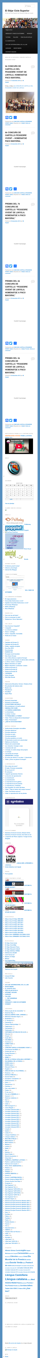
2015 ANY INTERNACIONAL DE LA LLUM (16, 44)
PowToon (15, 532)
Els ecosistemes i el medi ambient (15, 706)
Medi (33, 1279)
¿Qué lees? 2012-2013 (11, 1243)
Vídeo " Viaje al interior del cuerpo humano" (18, 789)
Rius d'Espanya (9, 608)
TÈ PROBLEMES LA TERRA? (13, 716)
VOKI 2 (7, 1235)
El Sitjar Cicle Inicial (11, 943)
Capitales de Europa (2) (12, 644)
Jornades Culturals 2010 (12, 1109)
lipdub (7, 1131)
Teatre (7, 1220)
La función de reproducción (13, 776)
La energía (8, 751)
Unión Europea (9, 675)
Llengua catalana (10, 1137)
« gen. (11, 499)
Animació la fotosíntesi (11, 702)
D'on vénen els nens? (11, 766)
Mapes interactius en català (13, 663)
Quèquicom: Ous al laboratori (13, 619)
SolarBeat (8, 692)
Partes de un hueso (10, 635)
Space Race (8, 693)
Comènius (8, 1042)
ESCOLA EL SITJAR (11, 953)
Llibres (29, 1279)
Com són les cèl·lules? (11, 615)
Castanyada (8, 1030)
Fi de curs (8, 1092)
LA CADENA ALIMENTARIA (13, 710)
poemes (7, 1169)
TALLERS (15, 37)
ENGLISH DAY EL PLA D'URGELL (14, 1071)
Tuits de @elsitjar (9, 503)
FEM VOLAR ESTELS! (26, 37)
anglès (23, 1250)
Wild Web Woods (10, 677)
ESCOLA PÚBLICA (10, 1075)
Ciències (7, 1034)
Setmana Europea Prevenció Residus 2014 (17, 1208)
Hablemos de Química (11, 742)
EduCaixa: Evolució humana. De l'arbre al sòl (18, 834)
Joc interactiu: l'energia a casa (14, 746)
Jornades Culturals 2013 (12, 1115)
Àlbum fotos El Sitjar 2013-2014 (14, 928)
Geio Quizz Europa (10, 656)
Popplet (26, 530)
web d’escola (9, 978)
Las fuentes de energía (11, 753)
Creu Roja (8, 1055)
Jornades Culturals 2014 (12, 1117)
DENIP (7, 1057)
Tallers (7, 1216)
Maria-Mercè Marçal (10, 1138)
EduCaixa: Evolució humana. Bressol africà (17, 833)
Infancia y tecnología (11, 568)
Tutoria (7, 1224)
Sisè (6, 1212)
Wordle (26, 559)
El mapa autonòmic (10, 599)
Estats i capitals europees (12, 646)
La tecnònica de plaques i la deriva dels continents (19, 660)
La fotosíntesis (9, 712)
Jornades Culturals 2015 (12, 1119)
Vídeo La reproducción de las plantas (16, 793)
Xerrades (7, 1237)
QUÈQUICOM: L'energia (12, 755)
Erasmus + (8, 1073)
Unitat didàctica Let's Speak (13, 867)
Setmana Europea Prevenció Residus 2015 (17, 1210)
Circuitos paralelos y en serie (13, 738)
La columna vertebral (11, 630)
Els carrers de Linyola (14, 1343)
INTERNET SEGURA (11, 52)
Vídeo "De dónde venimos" (13, 791)
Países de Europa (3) (11, 671)
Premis (27, 349)
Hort (6, 1100)
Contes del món (9, 1051)
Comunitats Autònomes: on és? (14, 601)
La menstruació (9, 778)
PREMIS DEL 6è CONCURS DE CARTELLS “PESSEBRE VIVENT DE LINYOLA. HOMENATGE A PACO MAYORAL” (16, 288)
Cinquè (7, 1036)
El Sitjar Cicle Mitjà (10, 945)
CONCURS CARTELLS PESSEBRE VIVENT (17, 1047)
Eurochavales (9, 650)
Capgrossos (8, 1026)
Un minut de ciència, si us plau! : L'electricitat (18, 757)
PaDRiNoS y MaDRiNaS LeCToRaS (15, 1160)
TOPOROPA (8, 673)
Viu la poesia (9, 874)
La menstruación (10, 780)
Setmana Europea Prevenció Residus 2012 (17, 1204)
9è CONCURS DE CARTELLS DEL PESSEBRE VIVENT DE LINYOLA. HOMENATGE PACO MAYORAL (16, 72)
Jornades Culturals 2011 (12, 1111)
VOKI (6, 1233)
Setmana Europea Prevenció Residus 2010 (17, 1200)
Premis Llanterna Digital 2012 (13, 1179)
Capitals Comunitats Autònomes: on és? (16, 603)
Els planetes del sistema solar (13, 686)
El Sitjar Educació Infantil (12, 949)
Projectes (8, 1183)
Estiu (6, 1082)
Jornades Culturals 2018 (12, 1125)
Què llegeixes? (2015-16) (12, 1195)
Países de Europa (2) (11, 669)
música (7, 1146)
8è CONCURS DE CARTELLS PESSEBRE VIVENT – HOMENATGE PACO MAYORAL (16, 136)
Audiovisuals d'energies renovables (15, 728)
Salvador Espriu (9, 1199)
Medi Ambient (9, 1142)
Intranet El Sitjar (10, 976)
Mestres (7, 1144)
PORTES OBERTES (10, 1173)
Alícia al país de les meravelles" (14, 1011)
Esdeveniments (9, 1080)
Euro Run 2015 (9, 648)
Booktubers (8, 1018)
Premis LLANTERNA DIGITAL (13, 1177)
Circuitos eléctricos (10, 730)
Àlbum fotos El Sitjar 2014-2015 (14, 930)
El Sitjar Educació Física (12, 947)
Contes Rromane (10, 1053)
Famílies (7, 1086)
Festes (7, 1090)
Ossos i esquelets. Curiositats (13, 633)
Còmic (25, 1256)
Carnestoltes (8, 1028)
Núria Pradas (9, 1154)
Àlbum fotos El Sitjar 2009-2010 (14, 921)
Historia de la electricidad (12, 744)
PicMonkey (27, 524)
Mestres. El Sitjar (10, 956)
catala (30, 1253)
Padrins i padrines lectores (13, 1162)
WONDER (29, 33)
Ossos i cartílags (10, 632)
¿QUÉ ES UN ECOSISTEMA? (13, 722)
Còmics (7, 1045)
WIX (24, 1288)
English (7, 1069)
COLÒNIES (8, 1040)
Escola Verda (9, 1076)
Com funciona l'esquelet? (12, 626)
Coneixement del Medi (11, 1049)
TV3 (6, 1226)
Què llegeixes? (9, 1185)
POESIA (7, 1171)
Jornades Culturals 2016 (12, 1121)
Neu (6, 1150)
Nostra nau (8, 688)
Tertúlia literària (9, 1222)
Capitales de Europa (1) (12, 642)
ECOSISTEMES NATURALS (13, 704)
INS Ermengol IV (10, 1106)
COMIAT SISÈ (9, 1044)
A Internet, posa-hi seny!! (12, 566)
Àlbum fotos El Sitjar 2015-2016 (14, 932)
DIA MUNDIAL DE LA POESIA (13, 1061)
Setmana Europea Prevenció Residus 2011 (17, 1202)
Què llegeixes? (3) (10, 1197)
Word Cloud (27, 549)
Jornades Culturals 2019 (12, 1127)
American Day (9, 1013)
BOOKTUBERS (17, 48)
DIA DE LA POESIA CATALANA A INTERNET (18, 1059)
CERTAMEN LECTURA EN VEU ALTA (15, 1032)
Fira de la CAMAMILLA (11, 1094)
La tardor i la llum (10, 714)
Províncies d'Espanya (11, 605)
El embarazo (8, 772)
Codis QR (8, 1038)
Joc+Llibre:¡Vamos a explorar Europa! (16, 658)
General (7, 1096)
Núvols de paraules (10, 1156)
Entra (6, 1356)
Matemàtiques (9, 1140)
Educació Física (9, 1067)
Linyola (7, 1129)
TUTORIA (8, 37)
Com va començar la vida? (12, 617)
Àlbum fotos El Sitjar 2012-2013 (14, 926)
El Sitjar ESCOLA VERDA (12, 951)
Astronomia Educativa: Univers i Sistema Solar (18, 684)
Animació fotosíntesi (11, 700)
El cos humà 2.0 (9, 770)
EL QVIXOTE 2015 (10, 41)
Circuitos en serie (10, 734)
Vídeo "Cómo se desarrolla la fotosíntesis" (17, 718)
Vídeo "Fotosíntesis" (11, 720)
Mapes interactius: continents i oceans (16, 665)
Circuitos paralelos (10, 736)
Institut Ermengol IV (16, 1265)
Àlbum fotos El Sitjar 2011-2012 (14, 925)
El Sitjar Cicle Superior (17, 10)
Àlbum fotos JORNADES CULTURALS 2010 (17, 934)
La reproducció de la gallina (13, 781)
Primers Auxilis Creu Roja (12, 1181)
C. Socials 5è (9, 1020)
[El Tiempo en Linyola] (11, 1350)
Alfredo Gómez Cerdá (12, 1250)
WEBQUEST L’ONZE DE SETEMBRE (15, 33)
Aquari (28, 1250)
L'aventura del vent (10, 748)
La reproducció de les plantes (13, 783)
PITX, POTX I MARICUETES (13, 1166)
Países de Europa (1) (11, 667)
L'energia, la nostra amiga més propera (16, 750)
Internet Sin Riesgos (11, 570)
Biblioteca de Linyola (11, 1253)
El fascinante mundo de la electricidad (16, 740)
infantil (7, 1102)
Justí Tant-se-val (9, 955)
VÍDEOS (7, 1230)
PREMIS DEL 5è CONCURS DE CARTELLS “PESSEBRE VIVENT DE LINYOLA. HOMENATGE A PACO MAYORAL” (16, 365)
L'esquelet (8, 628)
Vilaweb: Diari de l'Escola (12, 1231)
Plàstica (7, 1168)
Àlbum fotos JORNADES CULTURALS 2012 (17, 936)
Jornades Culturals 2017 (12, 1123)
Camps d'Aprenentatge (11, 1024)
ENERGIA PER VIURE (11, 708)
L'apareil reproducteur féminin (14, 774)
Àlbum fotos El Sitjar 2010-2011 (14, 923)
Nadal (11, 123)
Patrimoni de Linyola (11, 1164)
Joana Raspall (9, 1107)
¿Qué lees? (8, 1239)
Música (7, 958)
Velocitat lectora (9, 1228)
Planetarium (8, 690)
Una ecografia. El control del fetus (15, 787)
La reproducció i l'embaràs (13, 785)
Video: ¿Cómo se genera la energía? (15, 759)
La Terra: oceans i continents (13, 662)
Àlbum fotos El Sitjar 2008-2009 (14, 919)
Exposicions (8, 1084)
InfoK (6, 1104)
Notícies (7, 1152)
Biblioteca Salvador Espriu (13, 1016)
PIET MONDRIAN (12, 998)
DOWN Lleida (9, 1063)
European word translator (12, 654)
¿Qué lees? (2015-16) (11, 1241)
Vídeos (21, 1288)
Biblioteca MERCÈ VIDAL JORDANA (15, 1014)
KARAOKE (8, 48)
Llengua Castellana (10, 1135)
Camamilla (8, 1022)
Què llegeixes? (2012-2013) (12, 1189)
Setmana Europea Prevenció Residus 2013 (17, 1206)
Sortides (7, 1214)
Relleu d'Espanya (10, 606)
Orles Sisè (8, 1158)
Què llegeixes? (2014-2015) (12, 1193)
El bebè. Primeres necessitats (13, 768)
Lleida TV (8, 1133)
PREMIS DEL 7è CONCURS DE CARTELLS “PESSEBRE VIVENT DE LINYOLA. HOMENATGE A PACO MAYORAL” (16, 211)
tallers (29, 1285)
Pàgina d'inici (9, 30)
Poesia (10, 1285)
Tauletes (7, 1218)
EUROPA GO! (9, 652)
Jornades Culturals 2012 (12, 1113)
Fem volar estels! (10, 1088)
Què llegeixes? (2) (10, 1187)
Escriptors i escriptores (12, 1078)
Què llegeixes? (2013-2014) (12, 1191)
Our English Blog (10, 960)
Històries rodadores (10, 1098)
